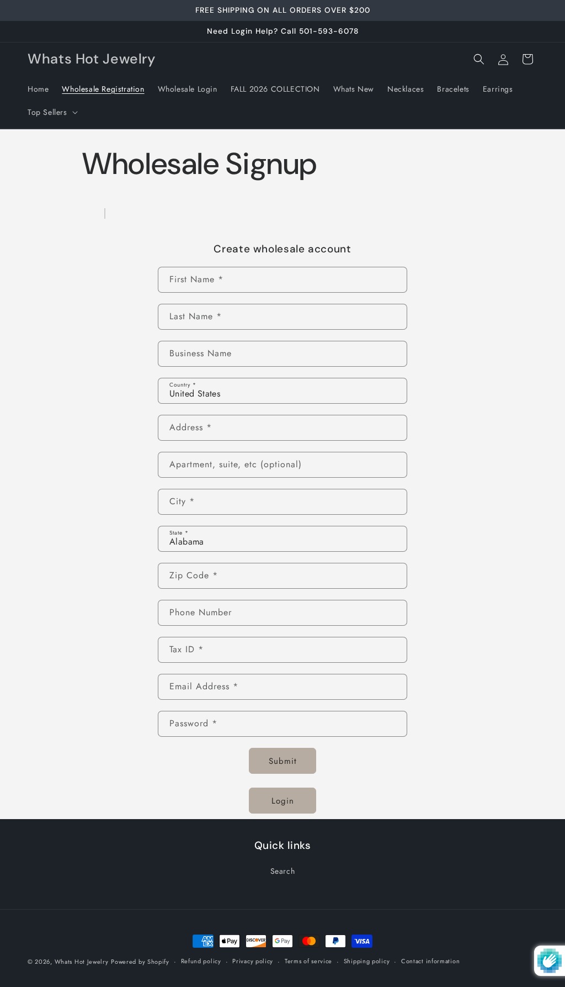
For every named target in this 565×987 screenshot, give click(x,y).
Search (282, 871)
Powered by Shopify (140, 961)
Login (282, 801)
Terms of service (308, 961)
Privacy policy (252, 961)
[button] (51, 112)
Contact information (430, 961)
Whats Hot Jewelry (82, 961)
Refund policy (201, 961)
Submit (283, 761)
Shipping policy (367, 961)
